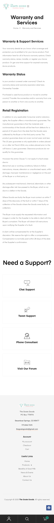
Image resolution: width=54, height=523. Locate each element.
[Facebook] (48, 507)
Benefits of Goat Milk (27, 469)
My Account (9, 519)
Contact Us (27, 480)
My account (27, 442)
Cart (27, 449)
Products (26, 465)
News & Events (27, 473)
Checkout (27, 445)
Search (27, 519)
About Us (27, 476)
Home (27, 461)
